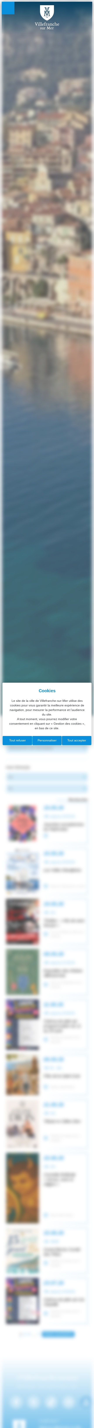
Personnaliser (47, 740)
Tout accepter (76, 740)
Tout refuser (17, 740)
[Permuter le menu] (8, 8)
